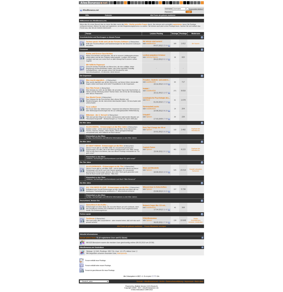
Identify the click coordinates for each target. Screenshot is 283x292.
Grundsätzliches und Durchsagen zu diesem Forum (100, 37)
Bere (148, 100)
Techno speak (85, 214)
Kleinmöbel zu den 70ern (95, 177)
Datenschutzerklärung (174, 281)
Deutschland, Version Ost (90, 200)
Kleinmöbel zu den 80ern (95, 157)
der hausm (195, 43)
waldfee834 (151, 43)
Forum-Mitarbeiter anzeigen (155, 226)
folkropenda (122, 253)
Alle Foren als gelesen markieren (162, 15)
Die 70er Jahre (85, 162)
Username (168, 9)
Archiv (161, 281)
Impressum (189, 281)
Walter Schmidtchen (195, 219)
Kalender (108, 15)
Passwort (168, 12)
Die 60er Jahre (85, 183)
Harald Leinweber (195, 169)
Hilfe (87, 15)
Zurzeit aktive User (88, 238)
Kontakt (140, 281)
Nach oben (199, 281)
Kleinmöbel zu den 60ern (95, 195)
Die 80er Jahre (85, 141)
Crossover (84, 49)
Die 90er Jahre (85, 123)
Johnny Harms (152, 57)
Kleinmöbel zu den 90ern (95, 136)
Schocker (195, 171)
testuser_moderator (196, 222)
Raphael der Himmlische (195, 129)
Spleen (149, 117)
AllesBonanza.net (151, 281)
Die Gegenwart (85, 76)
